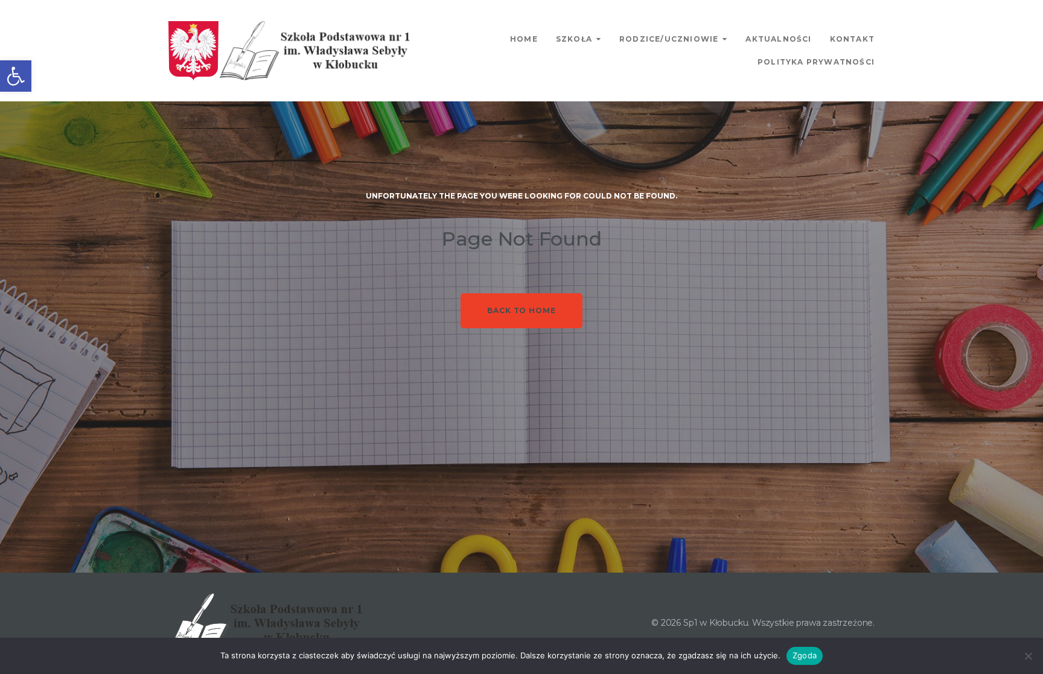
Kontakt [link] (852, 38)
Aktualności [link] (778, 38)
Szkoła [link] (574, 38)
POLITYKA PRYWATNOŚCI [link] (816, 61)
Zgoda (805, 655)
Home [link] (524, 38)
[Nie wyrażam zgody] (1028, 656)
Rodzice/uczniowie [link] (668, 38)
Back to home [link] (522, 310)
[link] (15, 76)
